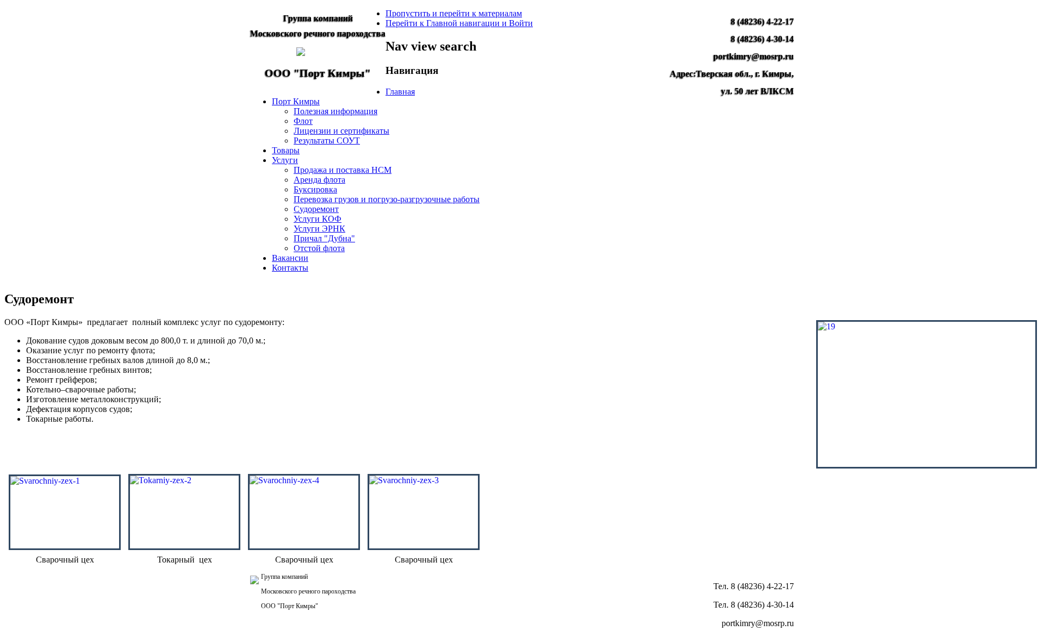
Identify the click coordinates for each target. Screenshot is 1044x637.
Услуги (285, 160)
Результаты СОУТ (327, 140)
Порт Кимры (296, 101)
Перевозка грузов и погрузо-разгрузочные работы (387, 199)
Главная (400, 91)
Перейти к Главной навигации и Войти (459, 23)
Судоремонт (316, 209)
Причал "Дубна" (324, 238)
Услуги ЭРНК (319, 228)
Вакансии (290, 258)
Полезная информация (335, 111)
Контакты (290, 267)
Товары (286, 150)
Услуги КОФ (317, 218)
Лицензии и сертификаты (341, 130)
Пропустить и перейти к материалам (454, 13)
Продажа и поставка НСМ (342, 169)
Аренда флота (319, 179)
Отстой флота (319, 248)
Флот (303, 121)
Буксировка (315, 189)
